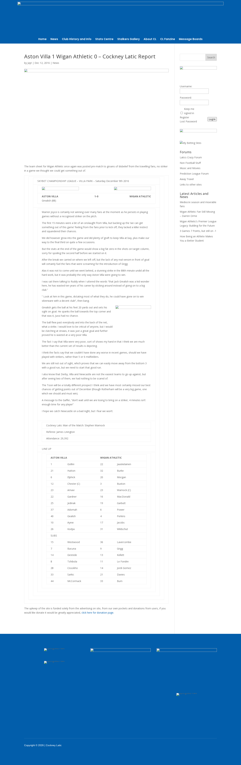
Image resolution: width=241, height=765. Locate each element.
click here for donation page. (98, 612)
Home (42, 39)
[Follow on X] (191, 745)
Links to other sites (191, 184)
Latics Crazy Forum (191, 157)
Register (184, 117)
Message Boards (191, 39)
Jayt (30, 63)
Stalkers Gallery (128, 39)
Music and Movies (190, 168)
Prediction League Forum (194, 173)
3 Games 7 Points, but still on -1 (198, 231)
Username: (186, 86)
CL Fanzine (167, 39)
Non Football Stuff (190, 162)
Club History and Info (76, 39)
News (54, 39)
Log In (212, 119)
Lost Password (188, 121)
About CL (150, 39)
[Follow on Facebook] (182, 745)
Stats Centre (104, 39)
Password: (186, 97)
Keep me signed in (189, 111)
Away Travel (187, 179)
